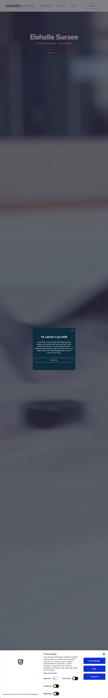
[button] (72, 330)
